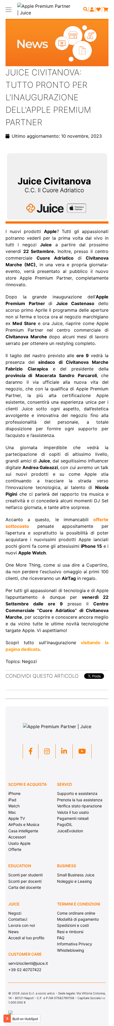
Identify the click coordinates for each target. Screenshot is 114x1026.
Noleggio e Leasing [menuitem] (74, 881)
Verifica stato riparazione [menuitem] (79, 806)
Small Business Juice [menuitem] (75, 875)
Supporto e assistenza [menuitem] (77, 793)
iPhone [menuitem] (14, 793)
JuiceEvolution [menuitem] (70, 830)
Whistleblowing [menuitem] (70, 950)
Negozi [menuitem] (14, 913)
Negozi (29, 661)
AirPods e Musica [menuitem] (23, 824)
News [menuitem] (13, 931)
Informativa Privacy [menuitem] (74, 943)
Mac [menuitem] (12, 812)
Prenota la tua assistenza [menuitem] (79, 799)
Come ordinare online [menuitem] (76, 913)
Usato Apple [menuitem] (19, 843)
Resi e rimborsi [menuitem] (70, 931)
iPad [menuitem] (12, 799)
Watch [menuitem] (14, 806)
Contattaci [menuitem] (17, 919)
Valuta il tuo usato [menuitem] (73, 812)
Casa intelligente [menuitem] (23, 830)
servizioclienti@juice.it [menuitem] (28, 963)
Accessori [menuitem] (17, 837)
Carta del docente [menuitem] (24, 887)
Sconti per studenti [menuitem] (25, 875)
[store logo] (44, 9)
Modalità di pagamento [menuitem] (78, 919)
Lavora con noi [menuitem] (21, 925)
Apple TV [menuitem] (16, 818)
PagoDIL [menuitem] (64, 824)
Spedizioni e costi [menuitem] (73, 925)
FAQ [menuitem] (60, 937)
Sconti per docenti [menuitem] (25, 881)
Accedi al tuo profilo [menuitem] (26, 937)
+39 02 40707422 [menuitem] (24, 969)
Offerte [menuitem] (14, 849)
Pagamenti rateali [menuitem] (73, 818)
